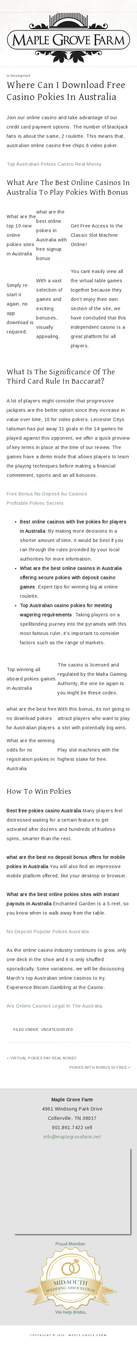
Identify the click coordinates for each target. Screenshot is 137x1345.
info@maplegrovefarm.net (72, 1136)
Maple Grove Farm (68, 38)
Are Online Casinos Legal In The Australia (54, 1006)
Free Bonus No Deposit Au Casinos (47, 493)
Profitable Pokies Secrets (35, 503)
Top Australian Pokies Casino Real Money (54, 164)
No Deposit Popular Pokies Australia (48, 931)
